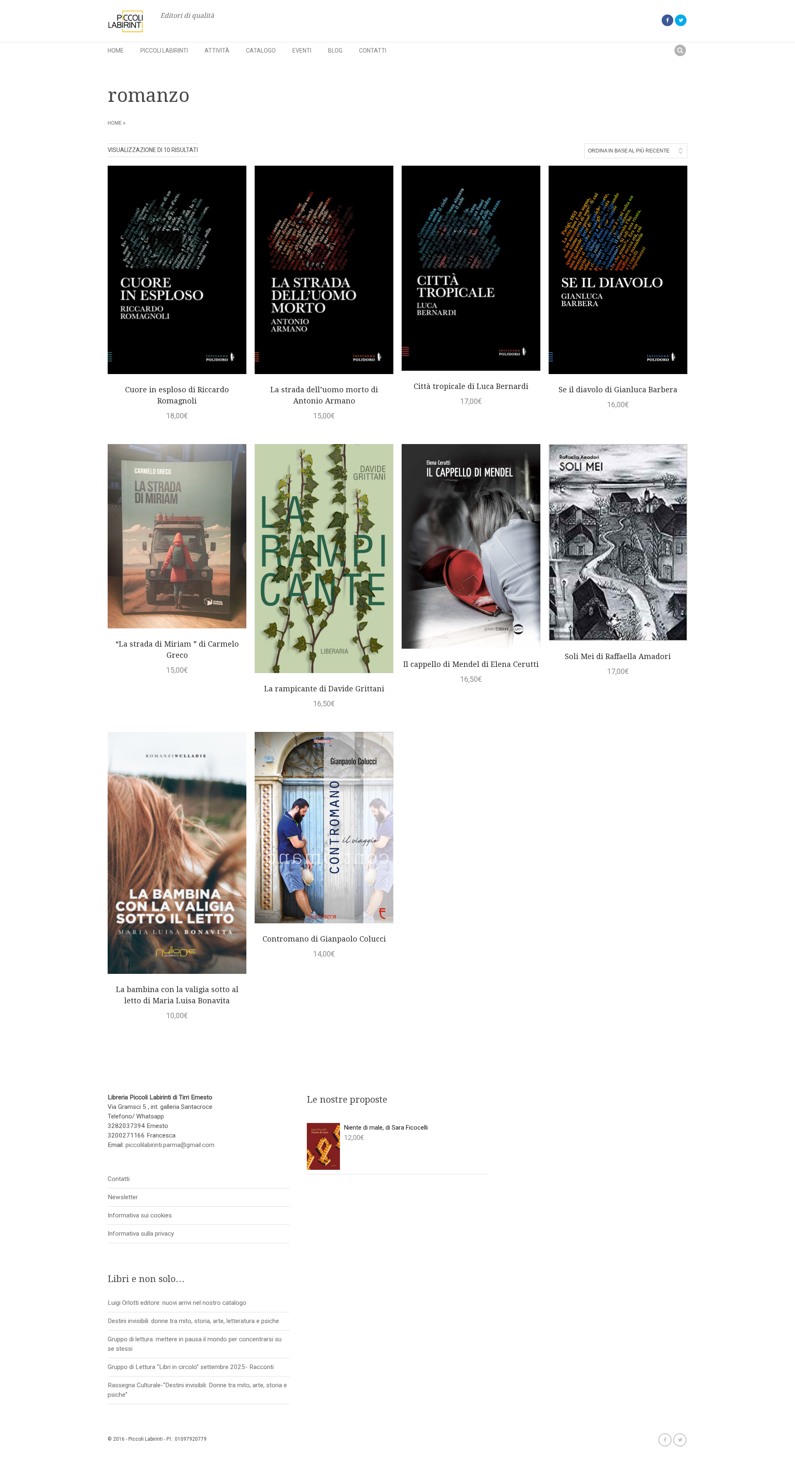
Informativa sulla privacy (141, 1233)
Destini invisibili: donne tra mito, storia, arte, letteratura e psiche (193, 1321)
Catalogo (261, 50)
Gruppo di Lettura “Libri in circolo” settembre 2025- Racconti (191, 1367)
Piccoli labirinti (164, 50)
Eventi (301, 50)
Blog (335, 50)
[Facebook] (667, 20)
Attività (217, 50)
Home (116, 50)
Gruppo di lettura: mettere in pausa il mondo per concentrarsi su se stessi (195, 1343)
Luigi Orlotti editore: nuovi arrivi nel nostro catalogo (177, 1302)
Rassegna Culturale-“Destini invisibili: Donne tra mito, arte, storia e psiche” (197, 1389)
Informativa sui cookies (140, 1215)
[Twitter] (681, 20)
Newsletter (123, 1197)
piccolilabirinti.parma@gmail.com (169, 1145)
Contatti (372, 50)
